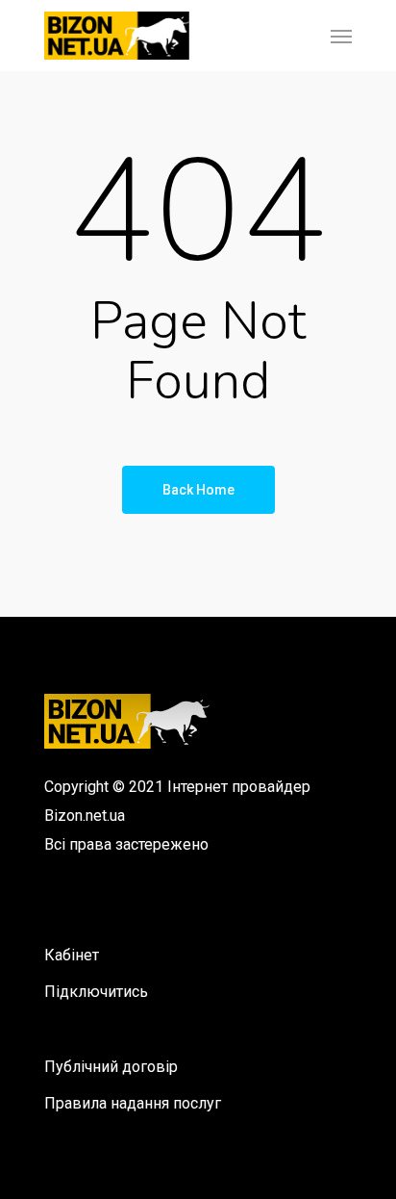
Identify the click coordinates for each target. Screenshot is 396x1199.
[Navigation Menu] (341, 35)
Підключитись (96, 991)
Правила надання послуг (132, 1103)
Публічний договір (111, 1067)
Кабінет (71, 955)
